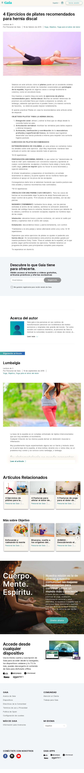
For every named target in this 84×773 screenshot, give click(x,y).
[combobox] (55, 726)
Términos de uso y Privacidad (15, 708)
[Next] (77, 496)
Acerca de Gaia (9, 696)
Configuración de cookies (13, 716)
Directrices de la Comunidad (14, 704)
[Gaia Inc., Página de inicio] (8, 2)
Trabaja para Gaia (51, 700)
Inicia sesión (74, 3)
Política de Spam (10, 712)
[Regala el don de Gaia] (62, 3)
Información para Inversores (14, 725)
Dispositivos (8, 700)
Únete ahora (57, 620)
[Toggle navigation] (2, 2)
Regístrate (52, 280)
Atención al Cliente (51, 696)
